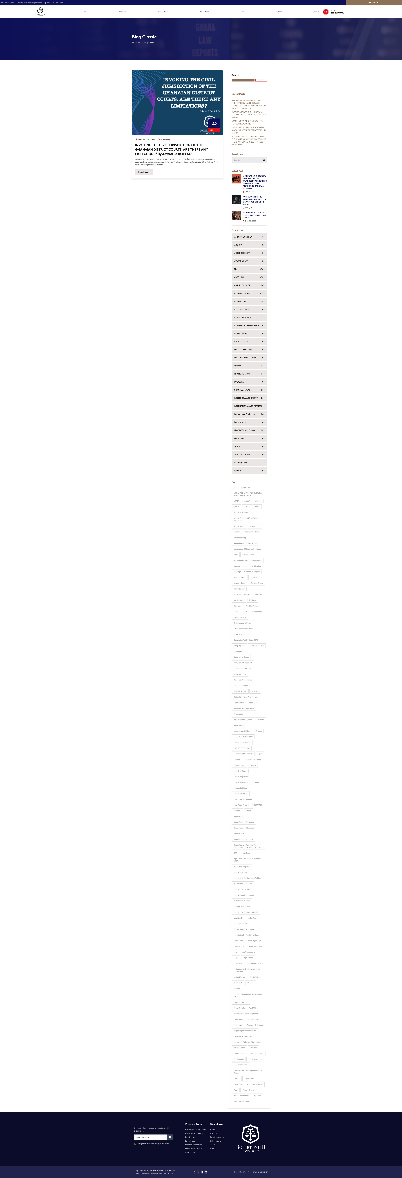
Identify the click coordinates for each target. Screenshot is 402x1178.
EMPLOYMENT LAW (249, 350)
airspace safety (240, 538)
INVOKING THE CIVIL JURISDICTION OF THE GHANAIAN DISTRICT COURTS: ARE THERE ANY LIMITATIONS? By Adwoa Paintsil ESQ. (171, 149)
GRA (235, 853)
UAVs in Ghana (248, 1090)
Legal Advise (249, 422)
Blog (249, 269)
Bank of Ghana (257, 583)
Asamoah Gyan (239, 577)
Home (85, 12)
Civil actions (257, 611)
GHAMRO (237, 811)
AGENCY (249, 245)
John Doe (252, 918)
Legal (236, 958)
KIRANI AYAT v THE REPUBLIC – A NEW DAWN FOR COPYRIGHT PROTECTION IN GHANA (249, 130)
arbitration (256, 566)
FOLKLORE (249, 382)
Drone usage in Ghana (242, 731)
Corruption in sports (241, 685)
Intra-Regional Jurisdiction (244, 895)
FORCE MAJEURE (241, 794)
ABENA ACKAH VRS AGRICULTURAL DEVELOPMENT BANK (248, 494)
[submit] (170, 1137)
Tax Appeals (239, 1059)
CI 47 (236, 611)
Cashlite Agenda (252, 606)
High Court (246, 853)
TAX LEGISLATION (249, 454)
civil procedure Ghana (242, 623)
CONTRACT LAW (249, 309)
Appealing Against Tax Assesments (248, 560)
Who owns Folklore (241, 1101)
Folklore (256, 782)
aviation (253, 577)
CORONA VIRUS (240, 674)
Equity (260, 754)
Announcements (248, 555)
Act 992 (258, 501)
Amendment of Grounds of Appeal (247, 549)
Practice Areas (162, 12)
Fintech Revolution (241, 782)
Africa (257, 507)
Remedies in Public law (243, 1036)
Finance (249, 366)
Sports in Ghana (240, 1053)
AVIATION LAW (249, 261)
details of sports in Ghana (244, 708)
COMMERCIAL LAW (249, 293)
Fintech (253, 765)
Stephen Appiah (257, 1053)
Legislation (238, 963)
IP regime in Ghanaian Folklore (246, 912)
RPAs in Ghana (239, 1048)
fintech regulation (241, 777)
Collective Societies (241, 634)
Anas (236, 555)
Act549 (236, 507)
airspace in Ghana (252, 532)
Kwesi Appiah (239, 946)
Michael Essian (239, 977)
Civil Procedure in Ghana (243, 629)
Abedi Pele (245, 487)
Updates (249, 470)
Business (252, 600)
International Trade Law (249, 414)
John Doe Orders (240, 924)
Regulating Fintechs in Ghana (245, 1031)
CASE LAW (249, 277)
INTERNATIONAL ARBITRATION (249, 406)
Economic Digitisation (242, 742)
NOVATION (238, 983)
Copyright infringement (243, 663)
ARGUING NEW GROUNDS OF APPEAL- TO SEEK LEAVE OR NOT (248, 122)
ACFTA (236, 501)
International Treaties (242, 889)
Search (235, 75)
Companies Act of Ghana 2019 (246, 640)
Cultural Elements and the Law (246, 697)
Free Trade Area (240, 805)
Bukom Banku (239, 600)
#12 (235, 487)
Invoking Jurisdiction (242, 906)
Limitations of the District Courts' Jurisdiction (247, 970)
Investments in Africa (242, 901)
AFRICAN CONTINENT (249, 237)
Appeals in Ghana (240, 566)
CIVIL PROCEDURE (249, 285)
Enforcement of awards (243, 754)
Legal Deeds (248, 958)
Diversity (260, 720)
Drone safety (239, 725)
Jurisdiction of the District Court (246, 935)
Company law (239, 646)
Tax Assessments (255, 1059)
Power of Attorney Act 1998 (245, 1008)
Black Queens (239, 589)
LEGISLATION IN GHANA (249, 430)
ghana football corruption (244, 822)
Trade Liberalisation (255, 1084)
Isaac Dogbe (238, 918)
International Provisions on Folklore (247, 878)
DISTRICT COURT (249, 342)
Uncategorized (249, 462)
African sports (239, 526)
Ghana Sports (239, 833)
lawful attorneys (248, 952)
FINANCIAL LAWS (249, 374)
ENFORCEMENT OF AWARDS (249, 358)
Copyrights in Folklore (242, 668)
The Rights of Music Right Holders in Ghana (248, 1072)
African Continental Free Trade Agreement (246, 519)
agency (237, 532)
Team (242, 12)
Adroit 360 (168, 1173)
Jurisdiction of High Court (244, 929)
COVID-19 (255, 691)
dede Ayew (253, 703)
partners (237, 989)
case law (237, 606)
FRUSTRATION (257, 805)
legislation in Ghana (255, 963)
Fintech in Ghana (240, 771)
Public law (238, 1025)
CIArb (245, 611)
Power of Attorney (241, 1002)
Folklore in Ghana (240, 788)
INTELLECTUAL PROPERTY (249, 398)
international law (240, 872)
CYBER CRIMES (249, 333)
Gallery (279, 12)
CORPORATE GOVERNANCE (249, 325)
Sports (249, 446)
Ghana (248, 811)
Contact (316, 12)
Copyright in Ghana (241, 657)
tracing (237, 1079)
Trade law (238, 1084)
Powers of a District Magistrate (246, 1014)
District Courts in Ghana (243, 720)
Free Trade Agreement (243, 799)
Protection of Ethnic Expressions (246, 1019)
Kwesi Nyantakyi (255, 946)
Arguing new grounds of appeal (247, 572)
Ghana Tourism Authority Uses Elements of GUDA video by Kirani (247, 846)
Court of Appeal (240, 691)
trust (236, 1090)
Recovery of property (255, 1025)
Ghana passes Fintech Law (244, 828)
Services (253, 1048)
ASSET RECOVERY (249, 253)
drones (259, 731)
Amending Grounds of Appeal (245, 543)
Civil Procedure (240, 617)
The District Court (240, 1065)
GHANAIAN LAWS (249, 390)
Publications (204, 12)
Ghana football (239, 816)
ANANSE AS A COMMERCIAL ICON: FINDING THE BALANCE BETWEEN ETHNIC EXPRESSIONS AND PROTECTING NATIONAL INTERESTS (249, 104)
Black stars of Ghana (242, 594)
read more (143, 172)
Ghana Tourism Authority (243, 839)
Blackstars (259, 594)
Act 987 (247, 501)
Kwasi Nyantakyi (254, 941)
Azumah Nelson (240, 583)
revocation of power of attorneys (247, 1042)
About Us (122, 12)
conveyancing (239, 651)
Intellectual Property (241, 867)
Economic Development (243, 737)
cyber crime (239, 703)
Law (235, 952)
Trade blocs (249, 1079)
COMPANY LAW (249, 301)
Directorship (238, 714)
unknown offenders (241, 1096)
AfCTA (247, 507)
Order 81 (250, 983)
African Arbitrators (241, 512)
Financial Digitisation (253, 760)
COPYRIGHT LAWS (249, 317)
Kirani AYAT (238, 941)
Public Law (249, 438)
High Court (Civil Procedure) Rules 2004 (247, 860)
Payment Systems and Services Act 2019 (248, 995)
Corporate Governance (243, 680)
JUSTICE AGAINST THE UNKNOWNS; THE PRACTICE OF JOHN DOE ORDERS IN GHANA (249, 115)
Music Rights (255, 977)
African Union (255, 526)
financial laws (239, 765)
